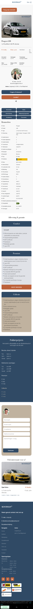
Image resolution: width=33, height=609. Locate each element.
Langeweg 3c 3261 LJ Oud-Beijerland (18, 86)
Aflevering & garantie (24, 113)
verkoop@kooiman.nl (17, 83)
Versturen (11, 450)
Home (3, 531)
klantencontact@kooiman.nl (10, 521)
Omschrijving (9, 113)
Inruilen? (15, 97)
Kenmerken (9, 110)
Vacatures (4, 550)
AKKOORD (5, 607)
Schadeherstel (5, 540)
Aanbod (3, 534)
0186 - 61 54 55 (17, 81)
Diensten (4, 543)
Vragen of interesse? (16, 92)
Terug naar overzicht (9, 9)
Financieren (23, 117)
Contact (3, 553)
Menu (28, 2)
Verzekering (9, 117)
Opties (23, 110)
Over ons (4, 546)
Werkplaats (4, 537)
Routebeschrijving (7, 524)
